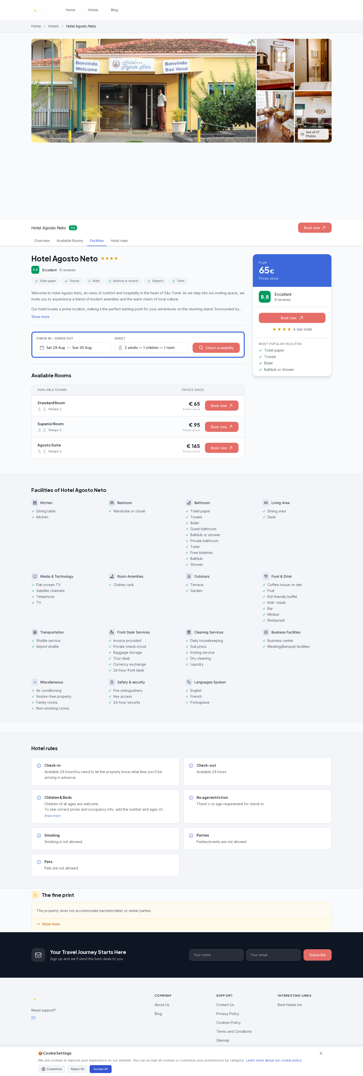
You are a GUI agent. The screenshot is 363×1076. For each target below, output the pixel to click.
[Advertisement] (181, 181)
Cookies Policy (228, 1022)
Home (70, 10)
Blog (114, 10)
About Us (162, 1005)
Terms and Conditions (234, 1031)
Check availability (219, 348)
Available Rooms (70, 240)
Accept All (101, 1069)
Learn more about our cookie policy (274, 1060)
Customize (54, 1069)
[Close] (321, 1053)
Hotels (93, 10)
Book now (312, 228)
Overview (42, 240)
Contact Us (225, 1005)
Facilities (97, 240)
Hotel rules (119, 240)
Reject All (77, 1069)
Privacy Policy (227, 1014)
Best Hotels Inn (290, 1005)
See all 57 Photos (313, 134)
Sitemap (222, 1040)
